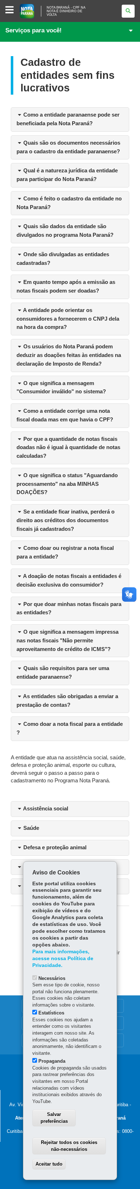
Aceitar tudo (49, 1164)
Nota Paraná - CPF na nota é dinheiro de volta (66, 11)
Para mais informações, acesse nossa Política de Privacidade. (62, 958)
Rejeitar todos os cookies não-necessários (69, 1146)
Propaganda (51, 1061)
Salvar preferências (54, 1118)
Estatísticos (51, 1013)
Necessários (51, 978)
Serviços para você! (33, 30)
